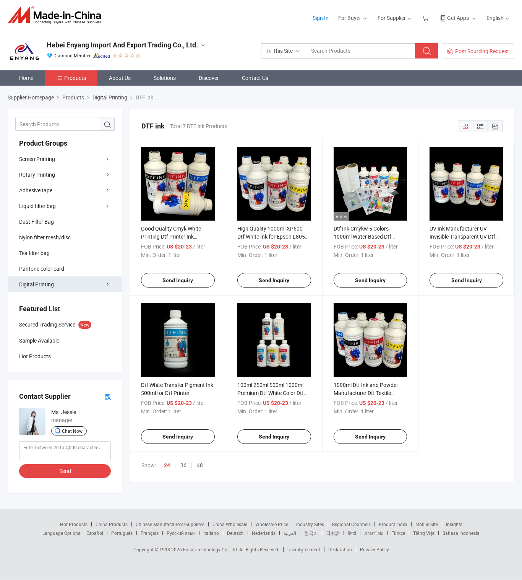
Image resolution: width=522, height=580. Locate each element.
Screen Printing (37, 158)
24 (167, 465)
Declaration (340, 549)
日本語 (333, 533)
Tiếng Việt (423, 533)
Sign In (321, 17)
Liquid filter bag (37, 206)
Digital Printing (36, 284)
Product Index (393, 524)
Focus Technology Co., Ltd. (211, 549)
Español (94, 533)
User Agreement (303, 549)
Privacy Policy (374, 549)
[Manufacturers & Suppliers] (57, 15)
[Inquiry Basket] (426, 17)
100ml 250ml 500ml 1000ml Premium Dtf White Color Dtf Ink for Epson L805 (270, 393)
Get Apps (458, 17)
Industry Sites (310, 524)
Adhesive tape (35, 190)
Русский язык (181, 533)
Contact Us (255, 77)
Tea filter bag (34, 253)
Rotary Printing (37, 174)
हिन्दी (352, 533)
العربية (290, 533)
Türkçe (398, 533)
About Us (120, 77)
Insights (454, 524)
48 (200, 465)
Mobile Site (426, 524)
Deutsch (235, 533)
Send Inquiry (177, 280)
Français (150, 533)
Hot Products (74, 524)
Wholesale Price (271, 524)
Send (65, 470)
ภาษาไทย (374, 533)
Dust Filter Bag (36, 221)
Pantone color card (41, 268)
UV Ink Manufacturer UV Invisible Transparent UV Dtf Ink (462, 236)
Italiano (211, 533)
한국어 (311, 533)
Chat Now (72, 431)
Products (75, 77)
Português (122, 533)
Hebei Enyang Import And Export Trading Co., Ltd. (122, 45)
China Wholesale (229, 524)
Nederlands (264, 533)
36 (183, 465)
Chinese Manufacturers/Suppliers (170, 524)
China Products (112, 524)
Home (26, 77)
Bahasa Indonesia (461, 533)
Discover (209, 77)
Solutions (165, 77)
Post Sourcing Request (482, 51)
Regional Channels (351, 524)
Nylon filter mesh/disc (45, 237)
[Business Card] (108, 397)
